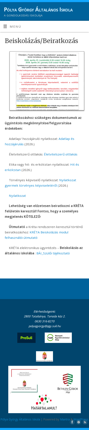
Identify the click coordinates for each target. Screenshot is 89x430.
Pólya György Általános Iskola (38, 9)
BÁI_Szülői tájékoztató (53, 253)
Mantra (65, 419)
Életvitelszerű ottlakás (60, 154)
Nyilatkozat (17, 195)
